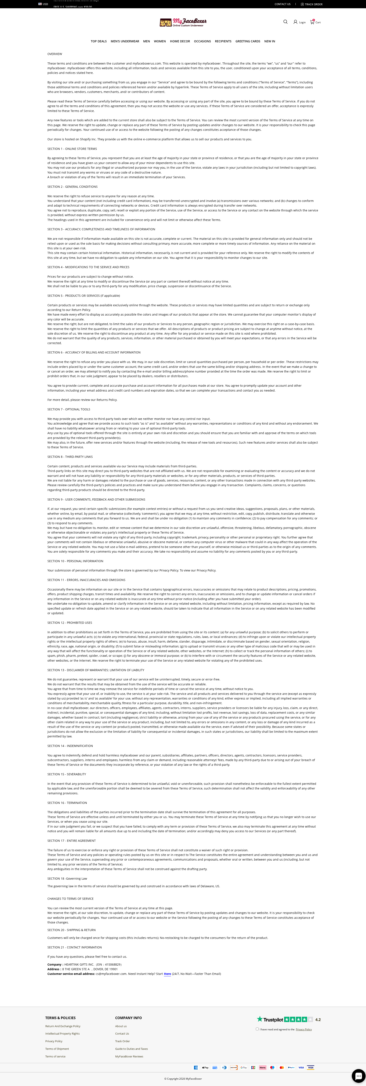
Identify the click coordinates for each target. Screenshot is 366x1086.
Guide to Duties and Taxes (131, 1049)
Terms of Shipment (57, 1049)
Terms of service (55, 1056)
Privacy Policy (53, 1041)
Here (167, 974)
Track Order (314, 4)
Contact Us (122, 1033)
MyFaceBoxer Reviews (129, 1056)
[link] (99, 41)
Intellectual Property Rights (62, 1033)
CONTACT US (283, 4)
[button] (285, 22)
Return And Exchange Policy (62, 1026)
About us (121, 1026)
